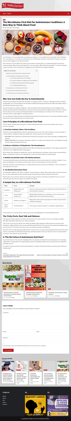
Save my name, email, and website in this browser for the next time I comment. (24, 345)
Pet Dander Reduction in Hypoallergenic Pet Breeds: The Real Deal (35, 377)
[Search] (68, 13)
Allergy (31, 370)
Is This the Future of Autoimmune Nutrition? (18, 93)
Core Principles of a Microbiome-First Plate (17, 76)
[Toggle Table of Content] (35, 71)
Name (5, 331)
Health (45, 370)
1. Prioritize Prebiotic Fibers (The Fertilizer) (21, 78)
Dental (4, 370)
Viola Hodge (15, 27)
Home (4, 13)
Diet (4, 19)
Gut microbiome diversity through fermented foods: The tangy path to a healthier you (49, 377)
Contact (9, 13)
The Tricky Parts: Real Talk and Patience (17, 90)
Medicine (18, 370)
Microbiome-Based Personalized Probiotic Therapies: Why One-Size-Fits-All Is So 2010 (22, 377)
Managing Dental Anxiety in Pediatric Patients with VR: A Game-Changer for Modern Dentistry (8, 377)
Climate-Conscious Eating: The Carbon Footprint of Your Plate (52, 254)
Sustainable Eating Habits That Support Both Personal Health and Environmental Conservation (18, 255)
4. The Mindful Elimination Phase (18, 85)
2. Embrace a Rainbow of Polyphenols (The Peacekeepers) (24, 80)
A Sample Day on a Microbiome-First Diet (17, 88)
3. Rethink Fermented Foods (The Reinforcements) (22, 83)
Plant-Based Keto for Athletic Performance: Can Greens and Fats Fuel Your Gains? (12, 294)
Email (38, 331)
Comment (6, 312)
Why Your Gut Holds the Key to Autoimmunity (18, 73)
